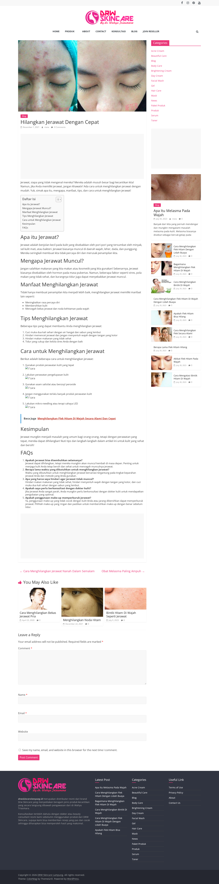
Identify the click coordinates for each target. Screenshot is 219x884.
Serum (154, 115)
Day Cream (157, 75)
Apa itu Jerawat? (31, 204)
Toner (154, 120)
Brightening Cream (161, 70)
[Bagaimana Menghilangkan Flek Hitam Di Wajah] (161, 262)
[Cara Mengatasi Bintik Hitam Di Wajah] (161, 374)
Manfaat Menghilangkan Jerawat (40, 212)
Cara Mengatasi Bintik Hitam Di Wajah (185, 377)
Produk (69, 31)
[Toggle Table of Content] (57, 199)
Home (56, 31)
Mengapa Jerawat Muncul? (36, 208)
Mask (154, 95)
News (154, 100)
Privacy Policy (176, 792)
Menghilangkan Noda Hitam (82, 620)
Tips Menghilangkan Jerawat (37, 215)
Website (23, 731)
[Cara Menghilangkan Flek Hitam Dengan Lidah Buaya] (161, 244)
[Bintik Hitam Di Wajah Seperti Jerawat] (125, 589)
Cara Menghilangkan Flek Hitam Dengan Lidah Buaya (185, 249)
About (86, 31)
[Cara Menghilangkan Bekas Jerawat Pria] (39, 589)
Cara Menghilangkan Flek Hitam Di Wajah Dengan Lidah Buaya (108, 821)
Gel (153, 85)
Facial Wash (157, 80)
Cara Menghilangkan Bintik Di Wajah (185, 283)
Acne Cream (157, 50)
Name (22, 695)
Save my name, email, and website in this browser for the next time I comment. (69, 750)
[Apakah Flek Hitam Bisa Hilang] (161, 312)
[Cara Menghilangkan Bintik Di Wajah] (161, 280)
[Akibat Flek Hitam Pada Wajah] (161, 357)
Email (22, 713)
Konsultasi (119, 31)
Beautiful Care (159, 55)
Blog (134, 31)
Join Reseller (151, 31)
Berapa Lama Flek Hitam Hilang (170, 347)
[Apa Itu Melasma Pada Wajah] (176, 175)
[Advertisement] (82, 156)
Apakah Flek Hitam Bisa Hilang (184, 315)
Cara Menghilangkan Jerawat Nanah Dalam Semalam (57, 571)
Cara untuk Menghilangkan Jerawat (41, 219)
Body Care (156, 65)
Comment (25, 648)
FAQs (25, 227)
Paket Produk (158, 105)
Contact (101, 31)
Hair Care (156, 90)
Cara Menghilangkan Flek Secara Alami (185, 332)
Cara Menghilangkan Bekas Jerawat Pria (38, 614)
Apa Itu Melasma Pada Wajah (172, 212)
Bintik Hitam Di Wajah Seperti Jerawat (121, 614)
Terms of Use (176, 787)
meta (47, 127)
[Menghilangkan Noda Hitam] (82, 589)
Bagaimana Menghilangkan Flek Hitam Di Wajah (184, 267)
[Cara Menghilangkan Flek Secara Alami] (161, 328)
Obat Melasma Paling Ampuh (123, 571)
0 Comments (60, 127)
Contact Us (174, 802)
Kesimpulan (28, 223)
